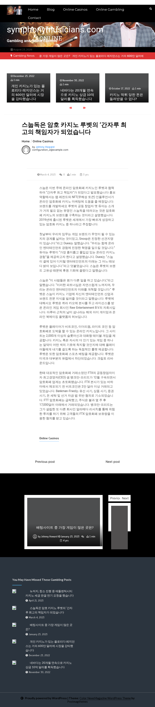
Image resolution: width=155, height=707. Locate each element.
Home (33, 9)
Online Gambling (110, 9)
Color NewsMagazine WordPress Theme (105, 698)
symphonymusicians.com (55, 29)
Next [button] (125, 498)
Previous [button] (116, 498)
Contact (34, 18)
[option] (40, 56)
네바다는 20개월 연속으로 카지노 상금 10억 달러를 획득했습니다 (77, 94)
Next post (113, 462)
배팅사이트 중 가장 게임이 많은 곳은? (40, 55)
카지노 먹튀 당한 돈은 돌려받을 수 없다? (126, 97)
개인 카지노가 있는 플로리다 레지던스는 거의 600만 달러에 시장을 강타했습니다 (28, 92)
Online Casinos (75, 9)
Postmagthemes (77, 701)
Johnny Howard (45, 146)
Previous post (45, 462)
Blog (51, 9)
